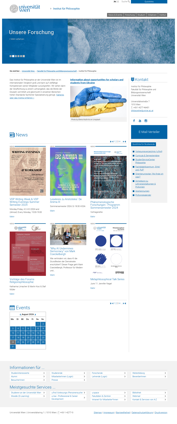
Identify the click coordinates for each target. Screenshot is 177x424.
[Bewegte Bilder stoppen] (24, 56)
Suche (125, 1)
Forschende (97, 373)
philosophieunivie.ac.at (142, 110)
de (117, 1)
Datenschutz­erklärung (142, 412)
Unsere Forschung (31, 32)
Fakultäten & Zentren (101, 396)
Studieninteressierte (20, 373)
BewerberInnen (139, 376)
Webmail (136, 396)
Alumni (14, 376)
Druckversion (161, 412)
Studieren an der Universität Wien (26, 392)
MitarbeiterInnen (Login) (62, 376)
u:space (95, 392)
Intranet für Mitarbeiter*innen (105, 399)
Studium (141, 15)
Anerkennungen (142, 191)
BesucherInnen (18, 380)
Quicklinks (149, 1)
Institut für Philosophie (66, 8)
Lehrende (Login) (99, 376)
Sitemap (98, 412)
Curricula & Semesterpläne (147, 155)
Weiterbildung (138, 373)
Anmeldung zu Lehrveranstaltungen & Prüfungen (145, 184)
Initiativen (152, 15)
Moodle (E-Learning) (20, 396)
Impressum (108, 412)
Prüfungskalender (143, 195)
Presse (55, 380)
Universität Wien (28, 71)
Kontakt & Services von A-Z (144, 399)
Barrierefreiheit (123, 412)
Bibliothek (136, 392)
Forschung (130, 15)
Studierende (57, 373)
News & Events (115, 15)
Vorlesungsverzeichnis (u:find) (148, 151)
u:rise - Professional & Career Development (65, 397)
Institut (162, 15)
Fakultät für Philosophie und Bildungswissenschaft (57, 71)
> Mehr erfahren (16, 39)
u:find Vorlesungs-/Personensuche (67, 392)
